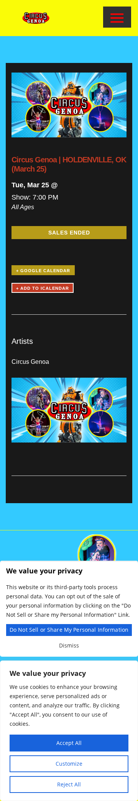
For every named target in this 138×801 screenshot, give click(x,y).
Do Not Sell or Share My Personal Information (69, 629)
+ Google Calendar (43, 270)
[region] (69, 731)
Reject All (69, 784)
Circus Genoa (30, 361)
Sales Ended (69, 233)
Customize (69, 763)
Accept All (69, 742)
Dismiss (69, 645)
